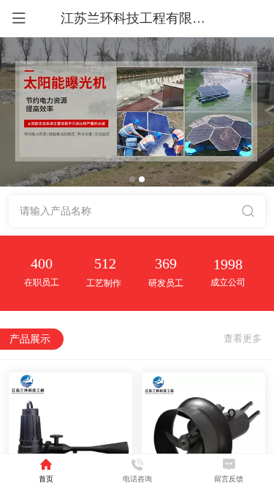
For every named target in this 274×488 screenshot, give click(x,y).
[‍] (243, 339)
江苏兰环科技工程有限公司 (139, 18)
